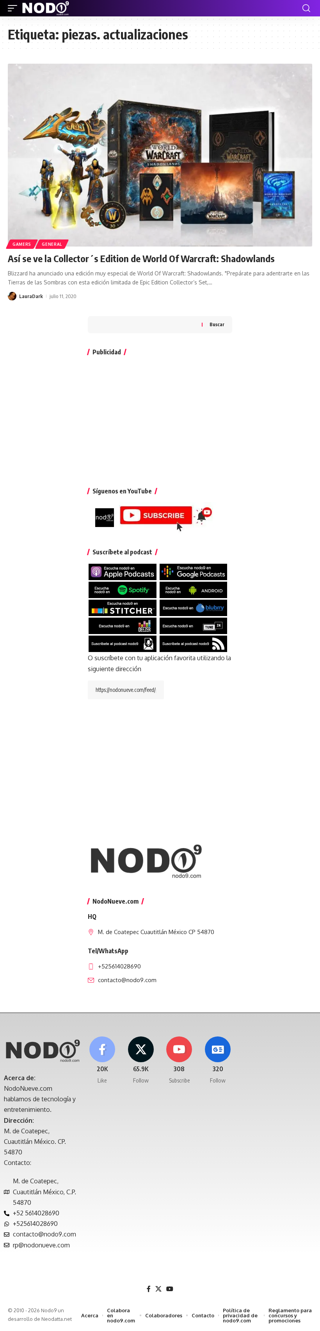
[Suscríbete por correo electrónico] (122, 643)
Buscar (217, 324)
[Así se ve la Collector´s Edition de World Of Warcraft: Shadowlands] (160, 155)
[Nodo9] (45, 8)
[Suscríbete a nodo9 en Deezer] (122, 625)
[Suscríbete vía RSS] (193, 643)
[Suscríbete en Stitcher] (122, 607)
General (52, 244)
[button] (14, 8)
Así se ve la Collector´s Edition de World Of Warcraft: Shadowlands (141, 258)
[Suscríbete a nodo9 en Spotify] (122, 589)
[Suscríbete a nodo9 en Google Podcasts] (193, 571)
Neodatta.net (56, 1319)
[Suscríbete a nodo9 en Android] (193, 589)
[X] (141, 1060)
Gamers (21, 244)
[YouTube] (169, 1289)
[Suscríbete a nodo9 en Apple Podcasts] (122, 571)
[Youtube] (179, 1060)
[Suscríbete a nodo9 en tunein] (193, 625)
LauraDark (31, 296)
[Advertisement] (160, 417)
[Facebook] (102, 1060)
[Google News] (217, 1060)
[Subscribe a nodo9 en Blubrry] (193, 607)
